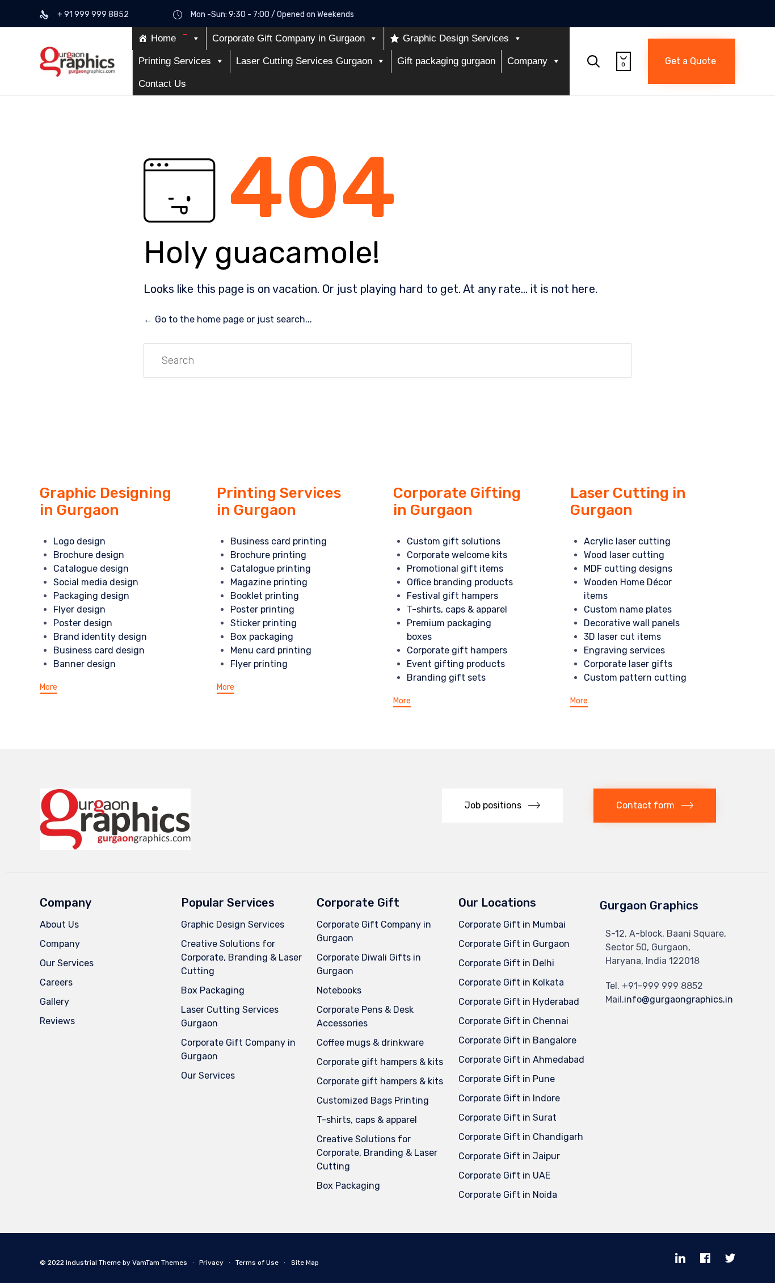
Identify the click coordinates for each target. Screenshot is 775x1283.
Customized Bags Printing (373, 1100)
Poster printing (262, 609)
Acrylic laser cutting (627, 541)
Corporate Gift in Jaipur (509, 1156)
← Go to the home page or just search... (228, 319)
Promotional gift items (455, 568)
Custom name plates (628, 609)
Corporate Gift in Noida (507, 1194)
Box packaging (261, 636)
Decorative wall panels (632, 623)
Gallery (54, 1001)
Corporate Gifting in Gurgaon (457, 501)
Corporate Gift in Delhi (506, 963)
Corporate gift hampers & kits (380, 1061)
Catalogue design (91, 568)
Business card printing (278, 541)
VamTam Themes (159, 1263)
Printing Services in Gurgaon (279, 501)
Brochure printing (268, 555)
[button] (691, 61)
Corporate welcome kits (457, 555)
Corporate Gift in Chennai (513, 1021)
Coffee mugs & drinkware (370, 1042)
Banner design (84, 664)
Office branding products (460, 582)
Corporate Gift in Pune (506, 1079)
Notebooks (339, 990)
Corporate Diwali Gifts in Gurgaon (369, 964)
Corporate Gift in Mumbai (512, 924)
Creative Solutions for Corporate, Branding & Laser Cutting (241, 957)
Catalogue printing (270, 568)
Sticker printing (263, 623)
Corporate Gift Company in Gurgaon (288, 38)
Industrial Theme (93, 1263)
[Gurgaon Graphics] (77, 62)
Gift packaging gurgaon (446, 61)
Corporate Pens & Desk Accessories (365, 1016)
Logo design (79, 541)
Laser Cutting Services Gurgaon (304, 61)
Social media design (95, 582)
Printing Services (174, 61)
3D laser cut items (622, 636)
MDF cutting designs (628, 568)
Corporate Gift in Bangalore (517, 1040)
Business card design (99, 650)
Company (527, 61)
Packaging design (91, 595)
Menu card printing (270, 650)
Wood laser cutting (624, 555)
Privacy (211, 1263)
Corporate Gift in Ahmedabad (521, 1059)
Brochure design (88, 555)
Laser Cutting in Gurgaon (628, 501)
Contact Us (162, 83)
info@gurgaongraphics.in (678, 999)
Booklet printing (264, 595)
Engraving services (624, 650)
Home (163, 38)
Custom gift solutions (453, 541)
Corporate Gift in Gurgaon (514, 943)
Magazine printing (269, 582)
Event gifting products (456, 664)
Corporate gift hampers (457, 650)
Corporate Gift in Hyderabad (518, 1001)
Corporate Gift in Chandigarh (520, 1136)
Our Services (67, 963)
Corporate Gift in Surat (507, 1117)
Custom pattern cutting (635, 677)
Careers (56, 982)
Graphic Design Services (456, 38)
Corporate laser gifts (628, 664)
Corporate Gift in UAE (504, 1175)
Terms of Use (257, 1263)
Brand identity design (100, 636)
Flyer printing (259, 664)
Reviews (57, 1021)
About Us (59, 924)
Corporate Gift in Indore (509, 1098)
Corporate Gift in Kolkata (511, 982)
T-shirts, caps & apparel (457, 609)
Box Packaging (213, 990)
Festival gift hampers (452, 595)
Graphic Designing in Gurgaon (105, 501)
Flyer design (79, 609)
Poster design (82, 623)
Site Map (305, 1263)
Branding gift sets (446, 677)
